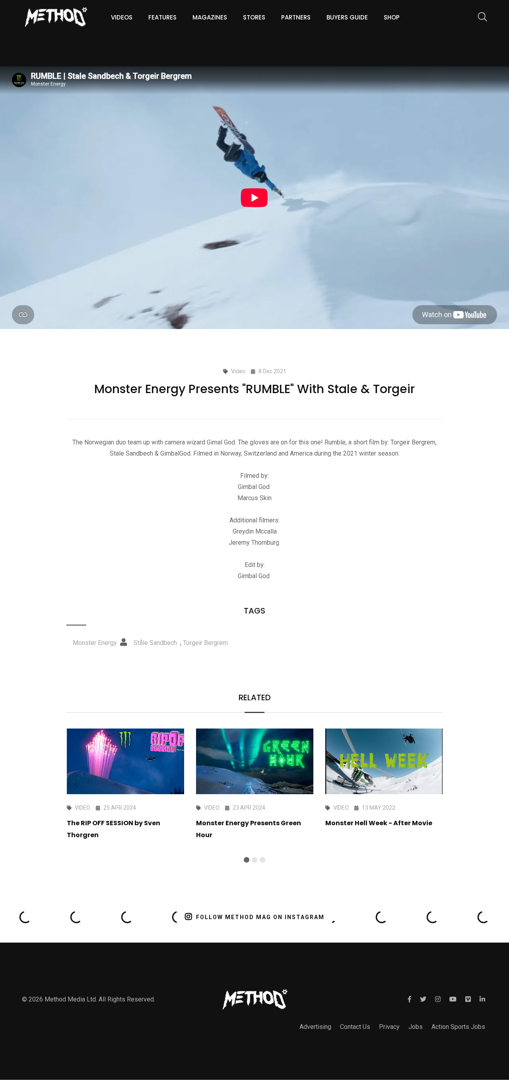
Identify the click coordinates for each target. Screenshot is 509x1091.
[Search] (478, 18)
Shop (392, 17)
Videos (121, 17)
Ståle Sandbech (155, 643)
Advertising (315, 1027)
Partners (296, 17)
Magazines (209, 17)
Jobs (415, 1027)
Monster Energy (95, 643)
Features (162, 17)
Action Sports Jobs (458, 1027)
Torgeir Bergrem (205, 643)
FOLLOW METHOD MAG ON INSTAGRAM (260, 917)
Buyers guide (347, 17)
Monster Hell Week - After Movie (378, 823)
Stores (254, 17)
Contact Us (355, 1027)
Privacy (389, 1027)
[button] (246, 860)
